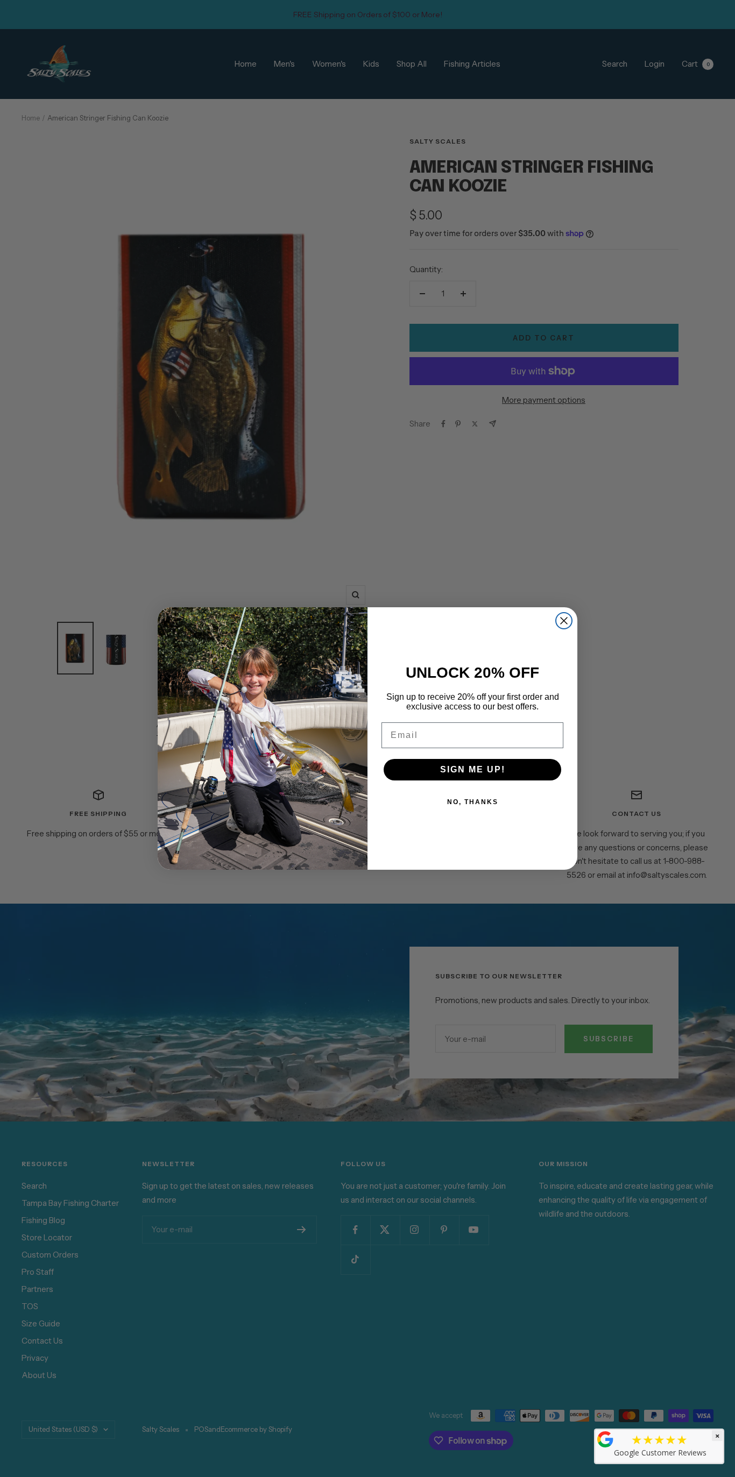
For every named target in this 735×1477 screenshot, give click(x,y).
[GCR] (605, 1439)
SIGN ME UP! (472, 769)
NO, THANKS (472, 802)
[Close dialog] (564, 621)
